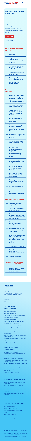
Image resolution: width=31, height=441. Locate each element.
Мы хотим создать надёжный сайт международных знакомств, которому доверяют (14, 294)
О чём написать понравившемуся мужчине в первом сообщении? (15, 361)
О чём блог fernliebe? (15, 256)
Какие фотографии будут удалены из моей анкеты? (17, 136)
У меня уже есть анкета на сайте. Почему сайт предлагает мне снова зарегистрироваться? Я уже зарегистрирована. (16, 98)
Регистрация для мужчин (10, 414)
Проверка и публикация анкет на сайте (16, 73)
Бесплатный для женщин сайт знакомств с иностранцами (15, 434)
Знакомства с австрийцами (11, 317)
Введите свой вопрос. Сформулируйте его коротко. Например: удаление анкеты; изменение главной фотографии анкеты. (14, 28)
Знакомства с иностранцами (15, 432)
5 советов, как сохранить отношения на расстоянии (14, 370)
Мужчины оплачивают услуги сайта (16, 204)
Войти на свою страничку (10, 408)
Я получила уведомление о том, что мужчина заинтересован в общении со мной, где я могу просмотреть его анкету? (17, 239)
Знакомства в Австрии (10, 319)
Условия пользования (15, 423)
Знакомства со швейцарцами (12, 323)
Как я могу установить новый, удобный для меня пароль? (16, 175)
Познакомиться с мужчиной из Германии (15, 430)
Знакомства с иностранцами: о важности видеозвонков (15, 339)
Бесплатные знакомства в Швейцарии (14, 325)
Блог (5, 301)
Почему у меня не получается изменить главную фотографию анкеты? (16, 112)
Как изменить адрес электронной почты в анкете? (15, 168)
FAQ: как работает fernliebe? (11, 291)
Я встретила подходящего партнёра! (16, 192)
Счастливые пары (8, 289)
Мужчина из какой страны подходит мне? (15, 387)
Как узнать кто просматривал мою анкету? (15, 223)
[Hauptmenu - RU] (26, 3)
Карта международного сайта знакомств (15, 436)
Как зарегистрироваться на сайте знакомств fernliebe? (16, 67)
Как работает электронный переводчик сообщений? (16, 251)
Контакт (6, 412)
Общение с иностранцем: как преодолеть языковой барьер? (15, 336)
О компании (15, 420)
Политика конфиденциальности (15, 419)
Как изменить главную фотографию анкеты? (16, 105)
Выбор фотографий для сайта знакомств (14, 342)
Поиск (8, 36)
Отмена (8, 40)
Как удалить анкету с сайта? (16, 187)
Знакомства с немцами (10, 311)
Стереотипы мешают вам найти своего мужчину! (14, 394)
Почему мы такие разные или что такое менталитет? (14, 383)
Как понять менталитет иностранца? (13, 385)
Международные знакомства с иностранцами (12, 373)
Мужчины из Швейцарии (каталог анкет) (15, 327)
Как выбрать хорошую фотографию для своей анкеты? (16, 142)
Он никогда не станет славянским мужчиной (13, 390)
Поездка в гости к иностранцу (12, 367)
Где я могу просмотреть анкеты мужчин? (16, 209)
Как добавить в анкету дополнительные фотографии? (16, 120)
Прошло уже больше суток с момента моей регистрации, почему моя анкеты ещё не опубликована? (16, 80)
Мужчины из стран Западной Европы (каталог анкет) (14, 332)
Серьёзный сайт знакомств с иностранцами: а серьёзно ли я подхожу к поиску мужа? (15, 353)
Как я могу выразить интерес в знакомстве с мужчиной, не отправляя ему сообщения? (17, 216)
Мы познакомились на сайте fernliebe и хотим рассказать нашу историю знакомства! (16, 269)
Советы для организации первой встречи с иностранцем (15, 364)
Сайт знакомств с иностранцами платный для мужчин (15, 298)
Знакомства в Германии (10, 313)
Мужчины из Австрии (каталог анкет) (14, 321)
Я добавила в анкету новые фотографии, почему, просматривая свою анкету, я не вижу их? (16, 127)
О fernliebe (12, 54)
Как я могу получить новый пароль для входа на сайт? (16, 161)
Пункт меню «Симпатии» (17, 246)
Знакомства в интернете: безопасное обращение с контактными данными (14, 357)
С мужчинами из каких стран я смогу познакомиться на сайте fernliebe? (17, 60)
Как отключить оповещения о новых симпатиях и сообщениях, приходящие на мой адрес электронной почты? (15, 152)
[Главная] (11, 4)
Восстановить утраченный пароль (13, 410)
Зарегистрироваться (9, 406)
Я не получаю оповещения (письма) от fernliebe (17, 181)
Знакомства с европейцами (11, 329)
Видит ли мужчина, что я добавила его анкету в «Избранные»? (16, 230)
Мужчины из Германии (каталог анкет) (14, 315)
